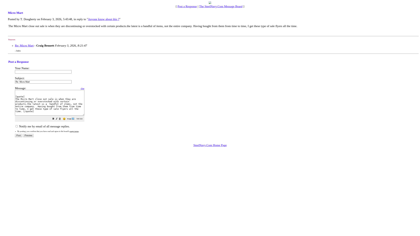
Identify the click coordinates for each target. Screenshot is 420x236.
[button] (53, 119)
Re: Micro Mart (24, 45)
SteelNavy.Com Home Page (210, 145)
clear (82, 88)
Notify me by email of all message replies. (44, 126)
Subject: (20, 78)
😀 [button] (64, 119)
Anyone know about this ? (103, 19)
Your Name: (22, 68)
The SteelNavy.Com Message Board (220, 6)
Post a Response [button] (187, 6)
